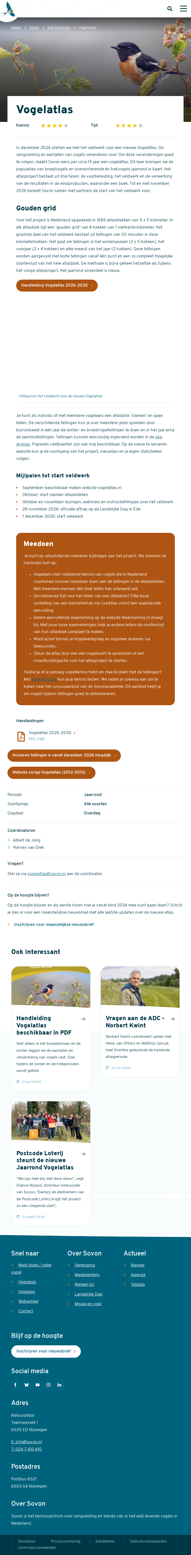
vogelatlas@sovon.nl (46, 874)
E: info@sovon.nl (26, 1442)
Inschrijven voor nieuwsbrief (43, 1351)
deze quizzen (44, 679)
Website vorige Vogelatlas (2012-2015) (49, 772)
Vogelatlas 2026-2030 (50, 733)
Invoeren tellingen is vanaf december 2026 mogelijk (61, 755)
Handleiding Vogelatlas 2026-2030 (54, 285)
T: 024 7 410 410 (26, 1449)
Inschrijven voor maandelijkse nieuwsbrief (53, 925)
